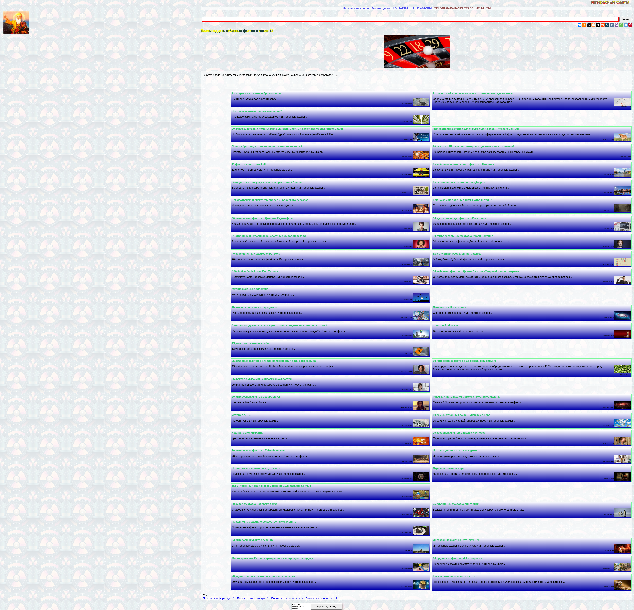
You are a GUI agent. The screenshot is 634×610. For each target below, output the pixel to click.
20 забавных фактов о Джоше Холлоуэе (459, 432)
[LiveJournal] (607, 25)
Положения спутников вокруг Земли (256, 468)
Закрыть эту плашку (326, 606)
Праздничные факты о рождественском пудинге (264, 521)
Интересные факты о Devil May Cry (456, 540)
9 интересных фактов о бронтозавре (256, 93)
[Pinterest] (630, 25)
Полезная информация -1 (218, 598)
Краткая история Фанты (248, 432)
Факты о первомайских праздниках (255, 307)
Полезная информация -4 (321, 598)
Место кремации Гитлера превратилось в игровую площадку (272, 558)
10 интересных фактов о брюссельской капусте (464, 360)
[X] (589, 25)
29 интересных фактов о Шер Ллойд (256, 396)
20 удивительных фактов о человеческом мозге (264, 576)
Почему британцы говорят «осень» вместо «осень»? (267, 146)
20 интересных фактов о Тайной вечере (258, 450)
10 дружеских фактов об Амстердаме (457, 558)
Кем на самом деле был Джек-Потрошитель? (462, 200)
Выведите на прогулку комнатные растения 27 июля (267, 182)
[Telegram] (626, 25)
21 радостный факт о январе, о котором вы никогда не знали (473, 93)
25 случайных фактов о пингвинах (456, 504)
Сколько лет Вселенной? (449, 307)
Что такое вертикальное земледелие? (257, 111)
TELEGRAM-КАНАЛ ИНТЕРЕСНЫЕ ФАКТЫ (462, 8)
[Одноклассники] (584, 25)
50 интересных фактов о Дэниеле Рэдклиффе (262, 218)
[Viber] (616, 25)
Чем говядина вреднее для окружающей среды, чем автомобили (476, 128)
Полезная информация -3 (287, 598)
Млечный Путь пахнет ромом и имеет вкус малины (467, 396)
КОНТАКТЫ (400, 8)
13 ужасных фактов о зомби (250, 343)
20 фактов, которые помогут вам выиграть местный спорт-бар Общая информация (287, 128)
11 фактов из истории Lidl (249, 164)
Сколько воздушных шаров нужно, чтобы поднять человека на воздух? (279, 325)
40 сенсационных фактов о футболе (256, 253)
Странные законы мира (448, 468)
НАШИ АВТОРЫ (421, 8)
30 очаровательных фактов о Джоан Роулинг (463, 236)
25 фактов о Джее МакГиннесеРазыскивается (262, 379)
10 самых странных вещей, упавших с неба (461, 415)
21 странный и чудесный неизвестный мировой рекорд (269, 236)
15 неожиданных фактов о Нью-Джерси (459, 182)
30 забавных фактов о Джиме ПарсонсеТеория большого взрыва (476, 271)
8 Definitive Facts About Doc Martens (255, 271)
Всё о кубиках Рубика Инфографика (457, 253)
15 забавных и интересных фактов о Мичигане (464, 164)
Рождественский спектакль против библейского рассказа (270, 200)
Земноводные (380, 8)
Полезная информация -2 (253, 598)
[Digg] (598, 25)
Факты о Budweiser (445, 325)
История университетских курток (455, 450)
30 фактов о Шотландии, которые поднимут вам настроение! (473, 146)
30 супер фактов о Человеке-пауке (254, 504)
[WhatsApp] (621, 25)
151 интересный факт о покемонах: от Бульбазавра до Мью (271, 485)
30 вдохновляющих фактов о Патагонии (459, 218)
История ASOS (241, 415)
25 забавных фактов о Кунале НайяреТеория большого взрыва (274, 360)
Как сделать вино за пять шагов (454, 576)
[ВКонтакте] (579, 25)
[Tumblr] (612, 25)
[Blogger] (593, 25)
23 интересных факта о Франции (253, 540)
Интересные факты (612, 2)
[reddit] (603, 25)
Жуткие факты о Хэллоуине (250, 289)
